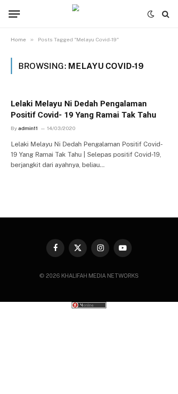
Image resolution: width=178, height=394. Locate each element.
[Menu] (14, 14)
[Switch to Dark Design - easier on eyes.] (150, 14)
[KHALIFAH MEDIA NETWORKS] (89, 14)
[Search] (164, 14)
